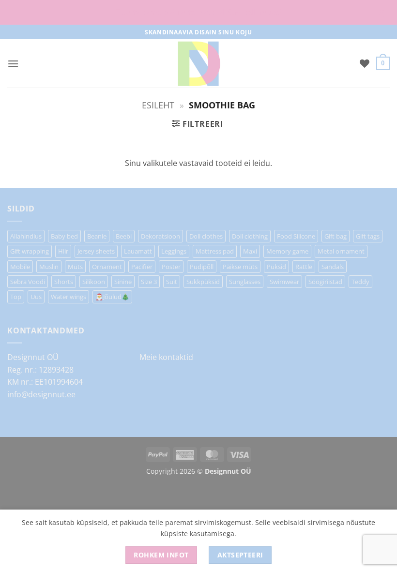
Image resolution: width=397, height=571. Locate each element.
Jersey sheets (96, 251)
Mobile (20, 266)
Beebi (124, 236)
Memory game (287, 251)
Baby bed (64, 236)
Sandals (332, 266)
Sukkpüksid (203, 281)
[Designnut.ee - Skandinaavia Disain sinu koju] (198, 63)
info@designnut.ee (41, 394)
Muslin (49, 266)
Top (15, 296)
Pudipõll (202, 266)
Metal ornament (341, 251)
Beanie (97, 236)
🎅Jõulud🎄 (112, 296)
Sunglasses (244, 281)
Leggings (173, 251)
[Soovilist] (364, 63)
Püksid (276, 266)
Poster (171, 266)
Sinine (123, 281)
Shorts (63, 281)
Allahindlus (26, 236)
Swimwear (284, 281)
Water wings (68, 296)
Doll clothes (206, 236)
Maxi (250, 251)
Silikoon (93, 281)
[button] (13, 63)
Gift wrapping (29, 251)
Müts (75, 266)
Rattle (303, 266)
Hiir (63, 251)
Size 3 (149, 281)
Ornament (107, 266)
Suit (171, 281)
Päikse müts (240, 266)
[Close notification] (381, 12)
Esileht (158, 105)
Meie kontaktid (166, 357)
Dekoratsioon (160, 236)
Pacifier (142, 266)
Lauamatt (138, 251)
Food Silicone (296, 236)
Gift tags (368, 236)
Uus (36, 296)
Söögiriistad (325, 281)
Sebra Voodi (27, 281)
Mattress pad (215, 251)
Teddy (360, 281)
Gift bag (335, 236)
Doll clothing (250, 236)
